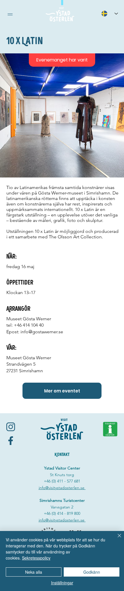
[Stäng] (116, 539)
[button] (10, 14)
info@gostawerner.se (41, 331)
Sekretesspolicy (36, 558)
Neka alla (33, 572)
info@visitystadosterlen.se (62, 487)
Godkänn (91, 572)
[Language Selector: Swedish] (109, 13)
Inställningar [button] (62, 583)
